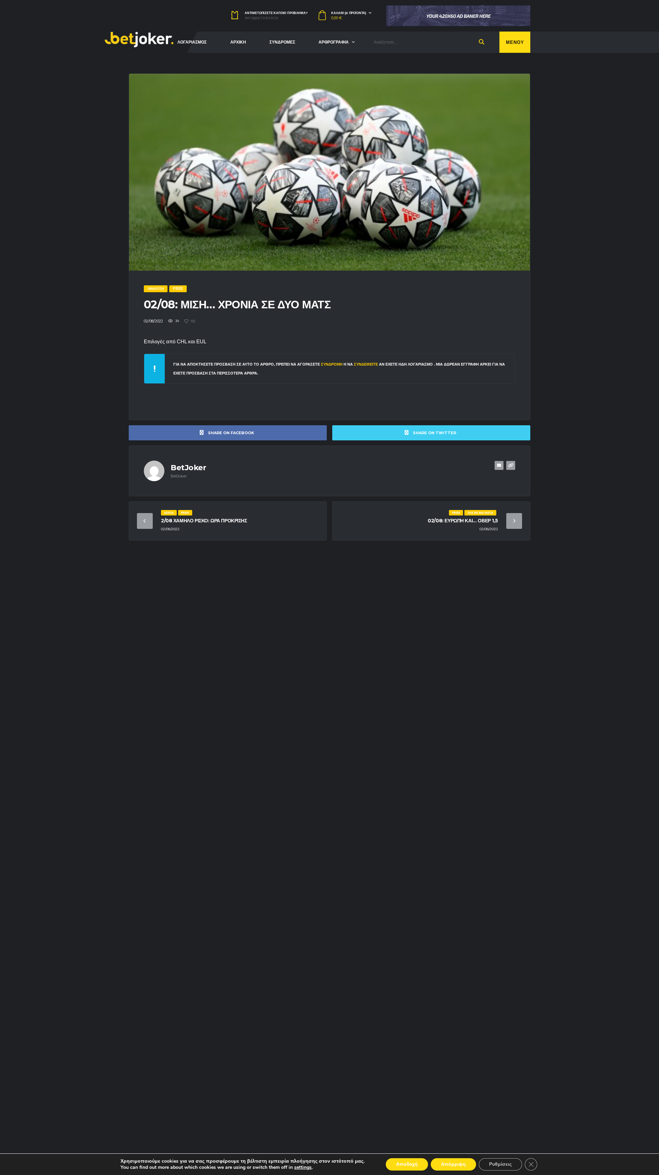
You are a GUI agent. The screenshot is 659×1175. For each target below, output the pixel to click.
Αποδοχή (407, 1164)
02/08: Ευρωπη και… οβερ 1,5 (463, 521)
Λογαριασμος (192, 42)
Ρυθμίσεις (500, 1164)
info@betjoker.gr (261, 18)
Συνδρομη (332, 364)
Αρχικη (238, 42)
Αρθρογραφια (334, 42)
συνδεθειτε (366, 364)
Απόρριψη (453, 1164)
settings (303, 1167)
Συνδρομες (282, 42)
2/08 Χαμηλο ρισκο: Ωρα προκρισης (204, 521)
